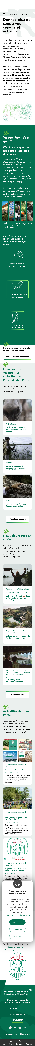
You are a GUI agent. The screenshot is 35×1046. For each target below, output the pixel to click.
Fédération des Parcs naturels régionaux (14, 948)
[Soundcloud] (24, 1027)
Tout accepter (17, 922)
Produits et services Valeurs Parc (18, 14)
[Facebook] (10, 1027)
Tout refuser (17, 936)
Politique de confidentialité (17, 915)
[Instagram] (15, 1027)
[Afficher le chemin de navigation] (4, 14)
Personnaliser (17, 929)
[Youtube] (19, 1027)
